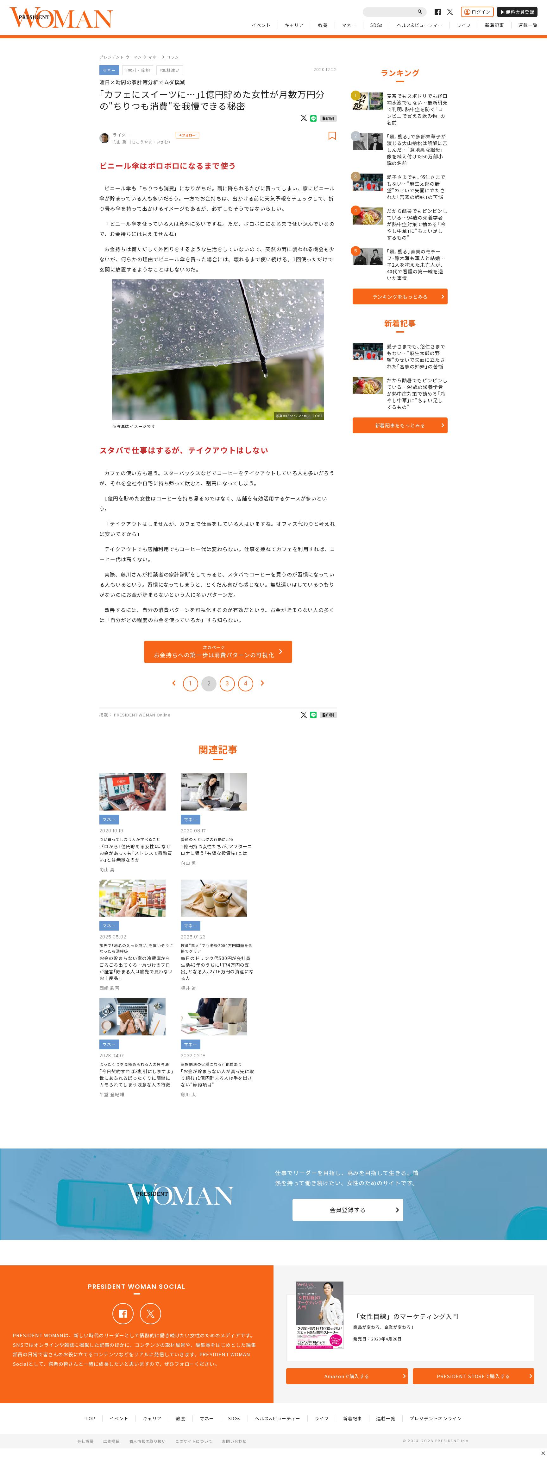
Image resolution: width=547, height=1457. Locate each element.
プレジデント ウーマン (120, 57)
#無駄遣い (170, 70)
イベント (261, 25)
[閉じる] (543, 1453)
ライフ (464, 25)
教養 (323, 25)
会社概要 (85, 1441)
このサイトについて (193, 1441)
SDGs (376, 25)
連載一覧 (528, 25)
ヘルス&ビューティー (420, 25)
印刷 (330, 118)
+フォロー (187, 134)
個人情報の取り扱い (147, 1441)
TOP (90, 1418)
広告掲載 (111, 1441)
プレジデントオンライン (436, 1418)
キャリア (294, 25)
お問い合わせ (234, 1441)
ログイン (481, 12)
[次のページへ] (262, 683)
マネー (349, 25)
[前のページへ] (173, 683)
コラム (173, 57)
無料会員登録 (520, 12)
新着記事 (494, 25)
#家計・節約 (137, 70)
